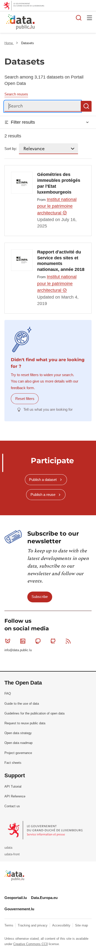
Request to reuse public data (24, 723)
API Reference (14, 796)
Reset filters (24, 398)
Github (53, 641)
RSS (68, 641)
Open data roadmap (18, 743)
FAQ (7, 693)
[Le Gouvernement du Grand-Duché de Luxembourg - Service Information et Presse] (45, 830)
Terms (9, 925)
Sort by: (10, 148)
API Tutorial (12, 786)
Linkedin (22, 641)
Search (86, 106)
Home (9, 43)
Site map (81, 925)
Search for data (78, 17)
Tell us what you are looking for (48, 409)
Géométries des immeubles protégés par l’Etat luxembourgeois (58, 183)
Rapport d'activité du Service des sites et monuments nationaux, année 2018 (60, 261)
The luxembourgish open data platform (62, 22)
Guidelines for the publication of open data (34, 713)
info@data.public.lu (18, 650)
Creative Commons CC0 (30, 944)
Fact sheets (12, 763)
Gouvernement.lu (19, 909)
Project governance (18, 753)
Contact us (12, 806)
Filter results (23, 122)
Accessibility (61, 925)
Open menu (89, 17)
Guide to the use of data (21, 703)
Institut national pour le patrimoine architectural (57, 206)
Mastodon (37, 641)
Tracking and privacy (33, 925)
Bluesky (7, 641)
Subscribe (40, 596)
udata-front (12, 854)
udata (8, 847)
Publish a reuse (43, 494)
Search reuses (16, 94)
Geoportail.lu (15, 898)
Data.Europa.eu (44, 898)
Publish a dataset (43, 479)
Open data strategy (18, 733)
